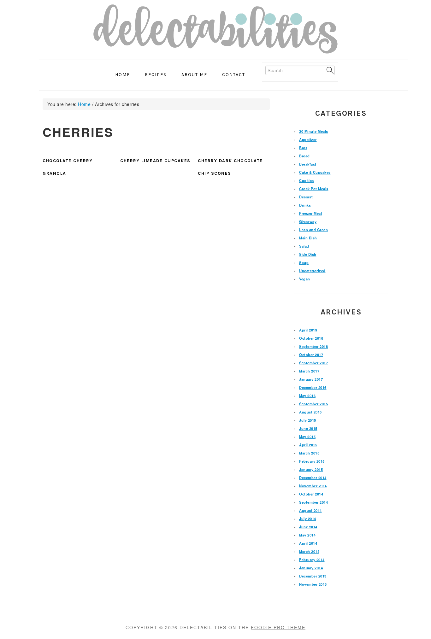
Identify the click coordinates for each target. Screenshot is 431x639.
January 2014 (311, 567)
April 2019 (308, 329)
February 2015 (312, 461)
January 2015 (311, 469)
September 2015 (313, 403)
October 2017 (311, 354)
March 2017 (309, 370)
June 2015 (308, 428)
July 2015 (307, 420)
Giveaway (307, 221)
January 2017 (311, 379)
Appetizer (308, 139)
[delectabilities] (215, 31)
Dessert (306, 196)
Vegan (304, 278)
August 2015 (310, 411)
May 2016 (307, 395)
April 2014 (308, 543)
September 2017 (313, 362)
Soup (304, 262)
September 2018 (313, 346)
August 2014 (310, 510)
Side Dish (307, 254)
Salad (304, 246)
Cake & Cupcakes (315, 172)
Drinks (305, 205)
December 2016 (313, 387)
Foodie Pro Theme (278, 627)
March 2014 (309, 551)
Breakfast (307, 164)
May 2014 (307, 534)
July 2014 (307, 518)
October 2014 (311, 493)
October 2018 (311, 338)
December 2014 (313, 477)
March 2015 (309, 452)
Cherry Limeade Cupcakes (155, 160)
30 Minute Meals (313, 131)
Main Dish (308, 237)
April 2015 (308, 444)
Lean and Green (313, 229)
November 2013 (313, 584)
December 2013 (313, 575)
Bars (303, 147)
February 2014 (312, 559)
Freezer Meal (310, 213)
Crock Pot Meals (313, 188)
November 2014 (313, 485)
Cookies (306, 180)
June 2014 (308, 526)
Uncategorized (312, 270)
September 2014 (313, 502)
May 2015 (307, 436)
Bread (304, 155)
